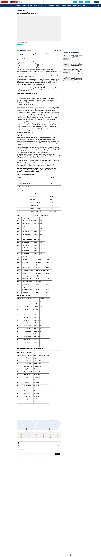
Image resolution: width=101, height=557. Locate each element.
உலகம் (40, 5)
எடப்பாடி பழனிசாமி (49, 423)
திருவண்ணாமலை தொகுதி (41, 423)
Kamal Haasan (58, 423)
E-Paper (75, 2)
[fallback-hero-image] (67, 57)
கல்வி (79, 5)
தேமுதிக (25, 421)
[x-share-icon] (21, 51)
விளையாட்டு (51, 5)
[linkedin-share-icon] (25, 51)
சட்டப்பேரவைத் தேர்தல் (40, 421)
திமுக (21, 421)
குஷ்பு (24, 423)
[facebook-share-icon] (23, 51)
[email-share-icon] (28, 51)
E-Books (80, 2)
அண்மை (18, 5)
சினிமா (45, 5)
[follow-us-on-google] (59, 50)
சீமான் (28, 423)
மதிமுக (51, 421)
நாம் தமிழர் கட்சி (20, 423)
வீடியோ (64, 5)
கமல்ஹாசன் (46, 421)
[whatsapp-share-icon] (18, 51)
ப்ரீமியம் (24, 5)
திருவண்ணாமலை (56, 421)
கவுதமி (54, 423)
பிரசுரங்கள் (87, 2)
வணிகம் (58, 5)
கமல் (18, 421)
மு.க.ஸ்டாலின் (30, 421)
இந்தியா (35, 5)
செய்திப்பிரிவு (21, 44)
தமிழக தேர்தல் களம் (33, 423)
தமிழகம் (30, 5)
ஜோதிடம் (69, 5)
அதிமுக (34, 421)
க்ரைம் (74, 5)
